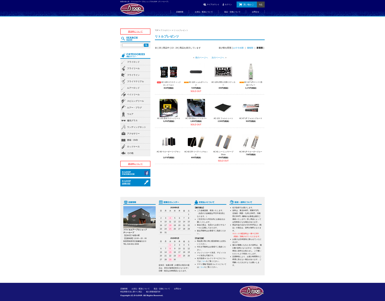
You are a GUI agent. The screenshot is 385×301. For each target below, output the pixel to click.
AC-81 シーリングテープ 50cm (223, 154)
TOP (157, 30)
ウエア (130, 114)
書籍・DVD (132, 140)
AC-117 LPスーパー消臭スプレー (253, 85)
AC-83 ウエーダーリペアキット (168, 154)
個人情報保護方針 (153, 292)
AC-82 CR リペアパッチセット (196, 154)
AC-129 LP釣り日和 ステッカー (223, 85)
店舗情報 (179, 12)
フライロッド (133, 62)
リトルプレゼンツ (181, 30)
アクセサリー (166, 30)
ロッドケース (133, 146)
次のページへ (218, 57)
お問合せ (255, 12)
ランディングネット (136, 127)
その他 (130, 153)
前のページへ (201, 57)
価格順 (250, 48)
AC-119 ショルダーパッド (198, 85)
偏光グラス (132, 120)
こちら (203, 261)
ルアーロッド (133, 88)
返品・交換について (232, 12)
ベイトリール (133, 94)
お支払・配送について (204, 12)
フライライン (133, 75)
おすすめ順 (238, 48)
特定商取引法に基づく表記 (131, 292)
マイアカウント (213, 4)
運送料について (135, 31)
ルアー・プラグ (134, 107)
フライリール (133, 68)
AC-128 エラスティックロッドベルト (171, 85)
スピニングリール (135, 101)
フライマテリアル (135, 81)
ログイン (228, 4)
